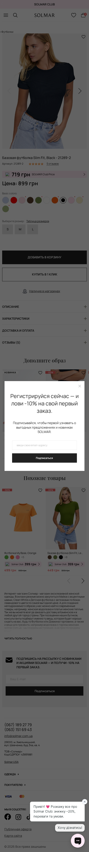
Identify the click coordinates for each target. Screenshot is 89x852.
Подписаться (44, 458)
